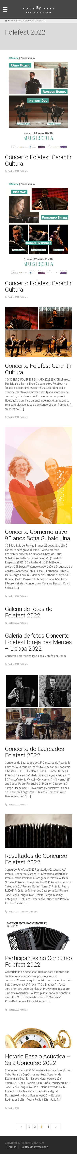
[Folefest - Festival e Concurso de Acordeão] (38, 9)
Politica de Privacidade (34, 1147)
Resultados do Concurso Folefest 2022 (36, 859)
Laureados (24, 911)
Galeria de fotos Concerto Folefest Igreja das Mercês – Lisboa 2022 (38, 642)
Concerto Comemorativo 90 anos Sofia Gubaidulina (37, 535)
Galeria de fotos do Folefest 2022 (28, 612)
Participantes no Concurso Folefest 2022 (38, 961)
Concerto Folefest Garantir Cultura (38, 160)
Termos (11, 1147)
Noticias (23, 171)
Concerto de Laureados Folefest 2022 (34, 752)
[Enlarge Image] (38, 102)
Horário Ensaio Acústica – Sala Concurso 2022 (37, 1059)
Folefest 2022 (13, 171)
